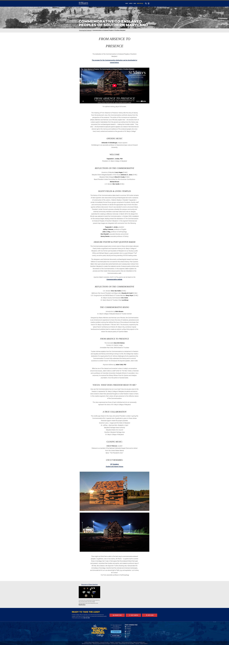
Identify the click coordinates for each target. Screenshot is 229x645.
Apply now (150, 615)
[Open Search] (145, 3)
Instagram (128, 628)
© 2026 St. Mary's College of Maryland (92, 642)
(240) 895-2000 (116, 629)
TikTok (127, 635)
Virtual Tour (117, 631)
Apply (130, 3)
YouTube (128, 631)
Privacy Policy (117, 642)
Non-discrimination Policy (87, 643)
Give (135, 3)
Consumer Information (104, 642)
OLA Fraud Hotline (114, 643)
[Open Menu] (148, 3)
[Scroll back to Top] (226, 642)
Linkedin (128, 633)
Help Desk (137, 643)
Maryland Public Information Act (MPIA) (126, 643)
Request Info (118, 615)
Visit (126, 3)
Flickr (127, 636)
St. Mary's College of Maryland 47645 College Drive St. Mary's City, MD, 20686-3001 (116, 626)
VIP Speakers (114, 464)
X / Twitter (128, 630)
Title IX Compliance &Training (126, 642)
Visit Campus (134, 615)
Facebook (128, 626)
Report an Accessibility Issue (139, 642)
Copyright (112, 642)
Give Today (117, 635)
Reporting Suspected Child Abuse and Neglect (101, 643)
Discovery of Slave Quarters (89, 584)
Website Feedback (143, 643)
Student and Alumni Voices (114, 466)
